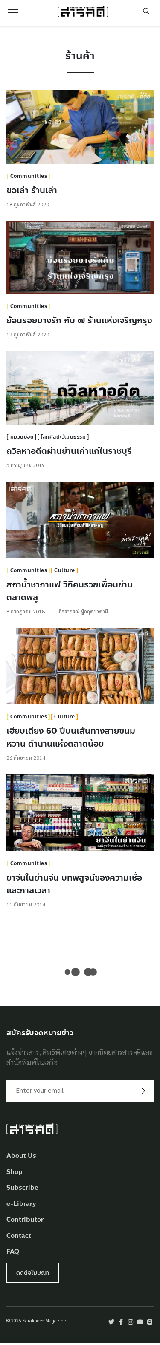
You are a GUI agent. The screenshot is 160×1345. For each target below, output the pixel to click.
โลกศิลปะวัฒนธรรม (63, 437)
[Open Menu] (12, 11)
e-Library (21, 1204)
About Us (21, 1156)
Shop (14, 1172)
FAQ (12, 1252)
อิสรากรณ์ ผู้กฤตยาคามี (83, 611)
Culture (64, 570)
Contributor (25, 1220)
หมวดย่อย (22, 437)
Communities (28, 176)
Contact (18, 1236)
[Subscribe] (142, 1091)
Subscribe (22, 1188)
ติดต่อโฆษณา (32, 1272)
